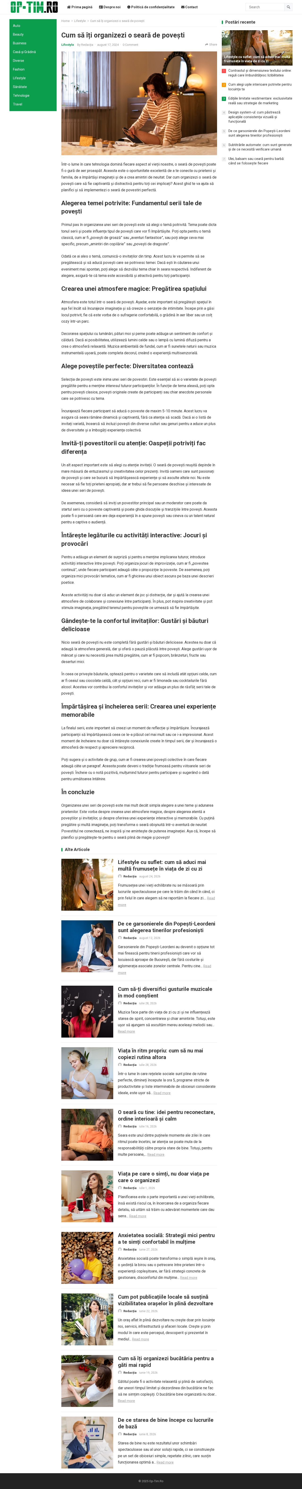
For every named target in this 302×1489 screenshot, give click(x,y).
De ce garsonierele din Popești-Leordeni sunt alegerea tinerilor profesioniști (259, 133)
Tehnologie (21, 95)
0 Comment (130, 44)
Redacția (87, 44)
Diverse (18, 61)
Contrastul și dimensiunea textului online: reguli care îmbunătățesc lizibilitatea (260, 72)
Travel (17, 104)
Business (19, 43)
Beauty (18, 34)
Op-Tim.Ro (156, 1481)
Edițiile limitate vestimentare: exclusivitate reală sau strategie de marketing (260, 100)
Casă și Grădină (24, 52)
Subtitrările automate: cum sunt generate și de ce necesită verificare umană (260, 147)
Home (65, 21)
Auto (16, 26)
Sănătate (20, 87)
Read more (126, 1031)
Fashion (19, 69)
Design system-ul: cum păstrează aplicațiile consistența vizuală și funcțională (254, 117)
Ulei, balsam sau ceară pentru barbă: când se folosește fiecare (256, 161)
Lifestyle (19, 78)
